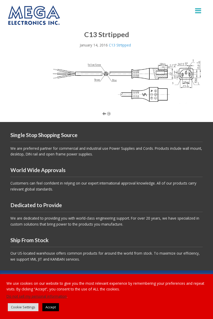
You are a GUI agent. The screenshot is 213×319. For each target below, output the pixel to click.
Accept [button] (50, 307)
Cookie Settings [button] (23, 307)
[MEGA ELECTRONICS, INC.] (34, 14)
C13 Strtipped (120, 45)
